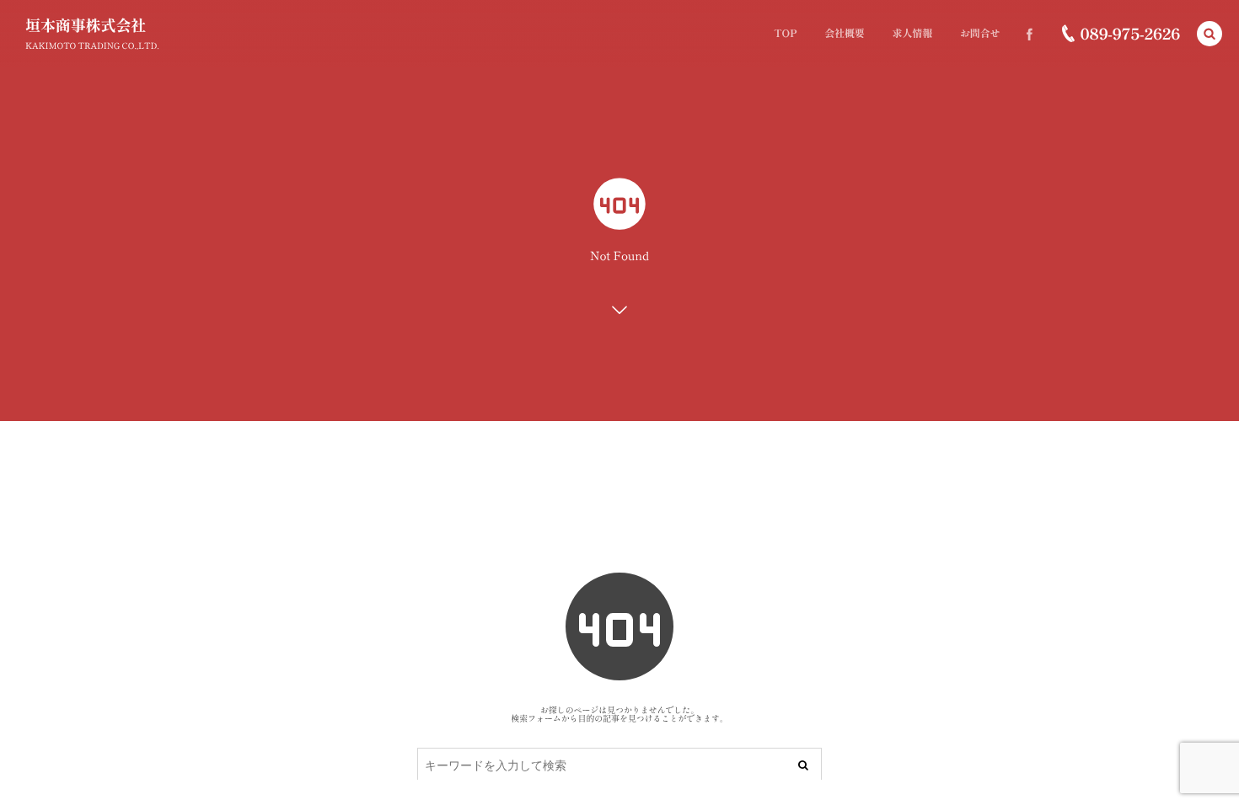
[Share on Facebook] (1029, 33)
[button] (1209, 33)
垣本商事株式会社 (85, 25)
